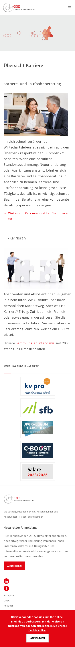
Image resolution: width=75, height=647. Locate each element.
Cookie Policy (37, 630)
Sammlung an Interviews (35, 343)
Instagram (9, 595)
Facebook (6, 588)
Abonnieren (14, 565)
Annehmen (37, 638)
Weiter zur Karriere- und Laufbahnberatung (39, 215)
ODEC (6, 581)
